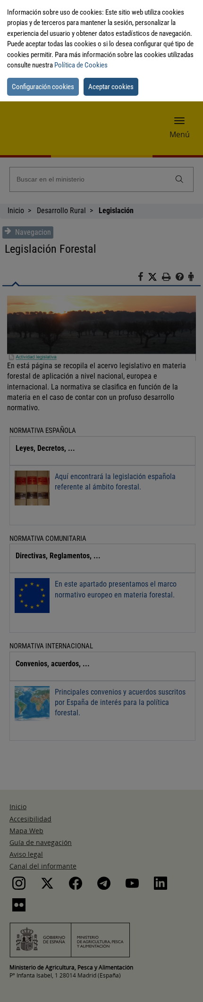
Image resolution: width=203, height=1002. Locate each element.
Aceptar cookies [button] (111, 87)
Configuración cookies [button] (43, 87)
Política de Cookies (81, 65)
